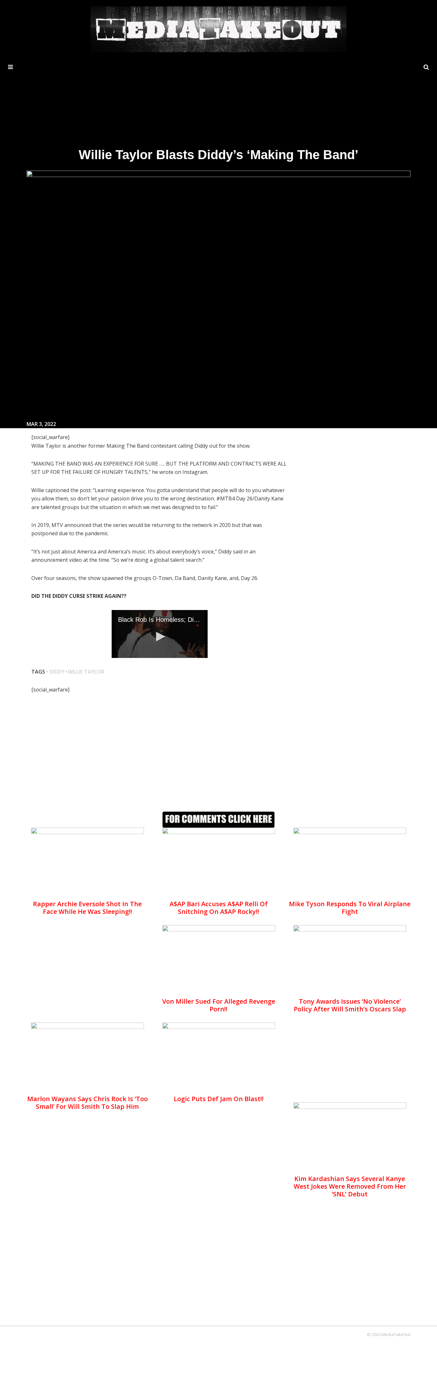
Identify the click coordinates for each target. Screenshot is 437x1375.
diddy (57, 671)
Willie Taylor (86, 671)
